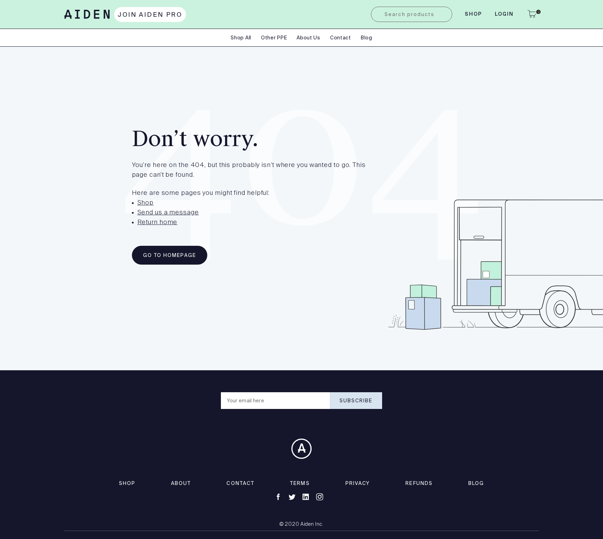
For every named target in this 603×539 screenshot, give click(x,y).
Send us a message (168, 213)
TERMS (300, 483)
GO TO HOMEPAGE (169, 255)
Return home (157, 222)
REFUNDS (419, 483)
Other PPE (274, 37)
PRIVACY (357, 483)
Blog (366, 37)
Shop (473, 14)
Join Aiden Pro (150, 14)
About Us (308, 37)
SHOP (127, 483)
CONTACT (240, 483)
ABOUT (181, 483)
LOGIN (504, 14)
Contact (340, 37)
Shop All (241, 37)
